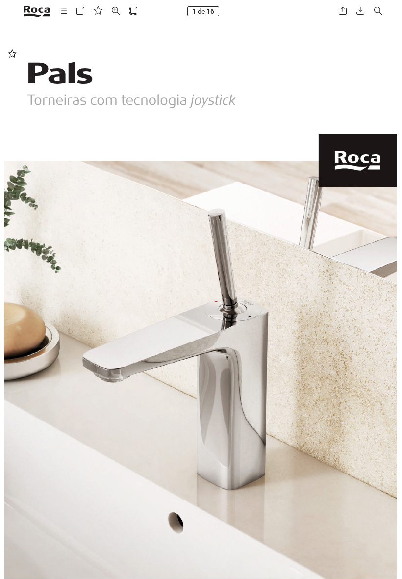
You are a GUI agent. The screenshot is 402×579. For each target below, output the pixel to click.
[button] (63, 11)
